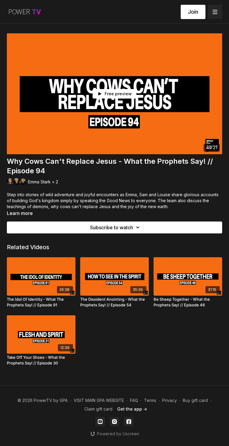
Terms (150, 400)
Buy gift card (195, 400)
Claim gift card (98, 408)
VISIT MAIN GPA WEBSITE (99, 400)
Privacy (169, 400)
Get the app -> (132, 408)
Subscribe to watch (111, 227)
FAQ (134, 400)
